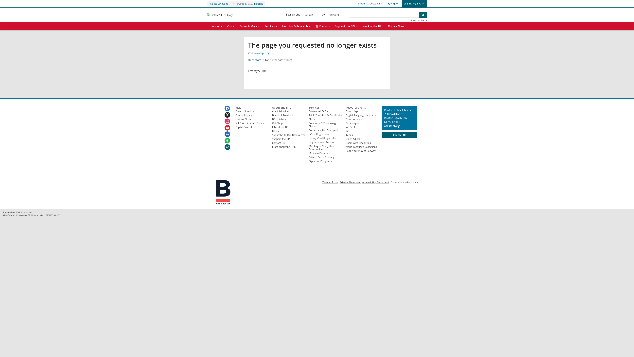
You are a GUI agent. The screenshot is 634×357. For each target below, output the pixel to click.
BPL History (279, 119)
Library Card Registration (323, 138)
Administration (280, 111)
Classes (313, 119)
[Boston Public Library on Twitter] (227, 115)
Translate (258, 3)
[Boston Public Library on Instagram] (227, 121)
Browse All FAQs (318, 111)
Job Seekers (352, 127)
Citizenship (352, 111)
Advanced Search (419, 20)
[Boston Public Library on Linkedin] (227, 134)
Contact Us (278, 142)
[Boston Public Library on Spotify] (227, 140)
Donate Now (396, 26)
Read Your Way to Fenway (361, 150)
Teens (349, 135)
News (275, 131)
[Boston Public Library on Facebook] (227, 108)
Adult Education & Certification (326, 115)
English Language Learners (361, 115)
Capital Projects (244, 127)
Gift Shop (277, 123)
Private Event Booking (321, 157)
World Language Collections (361, 146)
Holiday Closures (245, 119)
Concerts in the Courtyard (323, 130)
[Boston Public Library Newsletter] (227, 147)
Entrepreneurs (354, 119)
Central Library (243, 115)
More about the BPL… (284, 146)
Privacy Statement (350, 182)
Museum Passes (318, 153)
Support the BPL (281, 138)
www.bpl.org (261, 53)
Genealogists (353, 123)
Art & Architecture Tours (249, 123)
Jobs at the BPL (281, 127)
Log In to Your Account (322, 142)
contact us (258, 60)
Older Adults (353, 138)
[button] (370, 3)
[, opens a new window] (223, 204)
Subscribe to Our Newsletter (288, 135)
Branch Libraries (244, 111)
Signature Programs (320, 161)
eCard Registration (319, 134)
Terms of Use (330, 182)
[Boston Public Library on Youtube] (227, 128)
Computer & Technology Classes (322, 124)
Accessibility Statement (375, 182)
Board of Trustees (282, 115)
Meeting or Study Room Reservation (322, 147)
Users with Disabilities (358, 142)
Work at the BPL (373, 26)
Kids (348, 131)
